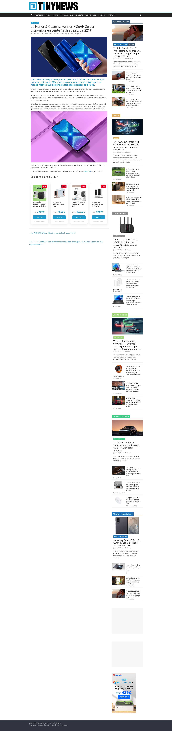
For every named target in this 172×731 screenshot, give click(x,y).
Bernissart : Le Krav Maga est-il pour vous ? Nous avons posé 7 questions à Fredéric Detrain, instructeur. (133, 387)
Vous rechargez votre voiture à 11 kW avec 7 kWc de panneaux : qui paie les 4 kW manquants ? (127, 345)
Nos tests (39, 15)
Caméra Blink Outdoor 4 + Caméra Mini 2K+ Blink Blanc (39, 204)
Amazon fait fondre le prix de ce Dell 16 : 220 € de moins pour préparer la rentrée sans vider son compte (133, 300)
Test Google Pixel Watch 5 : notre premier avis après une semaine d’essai (133, 76)
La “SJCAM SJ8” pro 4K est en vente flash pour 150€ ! (52, 233)
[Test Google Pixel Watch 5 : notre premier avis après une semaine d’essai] (118, 72)
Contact (111, 15)
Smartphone (77, 34)
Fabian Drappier (48, 34)
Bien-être (79, 15)
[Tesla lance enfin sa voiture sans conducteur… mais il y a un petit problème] (127, 421)
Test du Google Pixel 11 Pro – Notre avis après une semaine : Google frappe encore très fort (127, 51)
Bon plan (66, 34)
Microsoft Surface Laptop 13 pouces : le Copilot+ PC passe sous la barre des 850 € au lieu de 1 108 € (133, 269)
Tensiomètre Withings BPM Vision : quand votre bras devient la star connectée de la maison (133, 486)
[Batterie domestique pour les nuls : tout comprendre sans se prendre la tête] (118, 183)
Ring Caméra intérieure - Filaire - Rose (59, 204)
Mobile (47, 15)
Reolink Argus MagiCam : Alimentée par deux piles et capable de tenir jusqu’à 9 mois (133, 200)
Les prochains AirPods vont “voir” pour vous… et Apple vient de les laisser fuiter (133, 581)
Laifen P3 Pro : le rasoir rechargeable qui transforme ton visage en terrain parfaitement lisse (133, 472)
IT (61, 15)
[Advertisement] (127, 621)
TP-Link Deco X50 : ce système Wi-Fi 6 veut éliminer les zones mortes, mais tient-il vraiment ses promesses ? (126, 284)
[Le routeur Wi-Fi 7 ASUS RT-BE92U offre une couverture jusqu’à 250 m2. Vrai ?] (127, 218)
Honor (71, 34)
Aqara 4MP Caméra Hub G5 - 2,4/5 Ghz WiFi (78, 204)
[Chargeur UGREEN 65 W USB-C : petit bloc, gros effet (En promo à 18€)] (118, 497)
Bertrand (127, 152)
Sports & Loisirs (118, 337)
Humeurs (101, 15)
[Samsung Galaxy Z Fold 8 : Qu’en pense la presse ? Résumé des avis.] (127, 518)
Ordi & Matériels (119, 236)
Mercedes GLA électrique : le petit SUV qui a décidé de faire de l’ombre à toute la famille (133, 402)
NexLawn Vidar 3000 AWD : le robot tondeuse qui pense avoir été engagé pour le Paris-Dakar (133, 173)
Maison (88, 15)
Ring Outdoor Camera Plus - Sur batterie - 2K (97, 204)
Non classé (35, 23)
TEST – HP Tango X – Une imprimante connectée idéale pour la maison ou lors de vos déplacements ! (66, 243)
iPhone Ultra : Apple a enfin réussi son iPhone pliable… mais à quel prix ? (133, 568)
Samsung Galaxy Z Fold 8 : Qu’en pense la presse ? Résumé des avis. (126, 543)
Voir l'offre (40, 217)
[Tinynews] (31, 15)
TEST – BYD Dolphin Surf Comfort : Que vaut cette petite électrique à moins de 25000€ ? (133, 102)
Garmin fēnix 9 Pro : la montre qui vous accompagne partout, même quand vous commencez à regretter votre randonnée (127, 371)
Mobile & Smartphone (120, 44)
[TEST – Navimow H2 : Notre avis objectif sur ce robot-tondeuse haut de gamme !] (118, 85)
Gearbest (87, 171)
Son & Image (68, 15)
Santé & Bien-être (119, 439)
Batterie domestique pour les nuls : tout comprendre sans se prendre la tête (132, 187)
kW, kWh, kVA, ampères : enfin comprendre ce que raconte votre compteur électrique (126, 145)
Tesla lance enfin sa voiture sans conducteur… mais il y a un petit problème (126, 446)
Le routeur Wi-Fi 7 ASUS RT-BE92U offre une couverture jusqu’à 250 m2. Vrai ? (125, 243)
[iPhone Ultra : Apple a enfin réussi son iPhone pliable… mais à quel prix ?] (118, 564)
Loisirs (55, 15)
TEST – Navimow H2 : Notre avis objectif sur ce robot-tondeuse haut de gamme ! (133, 89)
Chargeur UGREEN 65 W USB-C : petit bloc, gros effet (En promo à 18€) (133, 501)
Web (94, 15)
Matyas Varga (129, 58)
